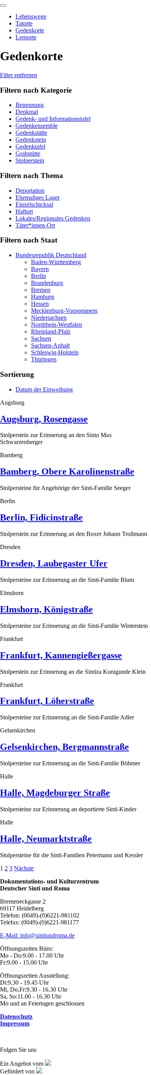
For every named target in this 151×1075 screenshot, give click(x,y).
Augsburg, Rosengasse (44, 419)
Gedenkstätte (31, 132)
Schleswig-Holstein (55, 352)
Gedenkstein (30, 139)
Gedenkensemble (36, 125)
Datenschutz (16, 1016)
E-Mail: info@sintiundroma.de (37, 935)
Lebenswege (30, 16)
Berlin (38, 276)
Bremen (40, 290)
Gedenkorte (29, 30)
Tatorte (24, 23)
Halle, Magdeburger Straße (55, 793)
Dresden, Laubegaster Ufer (54, 563)
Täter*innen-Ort (35, 225)
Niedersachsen (49, 317)
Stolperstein (29, 160)
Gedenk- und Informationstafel (53, 118)
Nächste (24, 868)
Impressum (14, 1023)
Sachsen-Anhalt (50, 345)
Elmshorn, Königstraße (46, 609)
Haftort (24, 211)
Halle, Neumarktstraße (46, 839)
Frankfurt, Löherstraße (47, 701)
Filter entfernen (18, 75)
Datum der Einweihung (44, 389)
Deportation (30, 190)
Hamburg (42, 296)
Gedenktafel (30, 146)
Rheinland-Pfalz (50, 331)
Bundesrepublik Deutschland (50, 255)
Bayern (40, 269)
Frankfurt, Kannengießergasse (61, 655)
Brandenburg (47, 283)
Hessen (40, 303)
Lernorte (25, 37)
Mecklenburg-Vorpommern (64, 310)
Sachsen (41, 338)
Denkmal (26, 112)
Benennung (29, 105)
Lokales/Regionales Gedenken (52, 218)
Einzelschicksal (34, 204)
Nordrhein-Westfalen (56, 324)
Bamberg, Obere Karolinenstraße (67, 471)
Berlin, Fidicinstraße (41, 517)
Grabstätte (27, 153)
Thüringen (44, 359)
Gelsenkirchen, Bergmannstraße (64, 747)
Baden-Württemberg (56, 262)
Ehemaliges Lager (37, 197)
